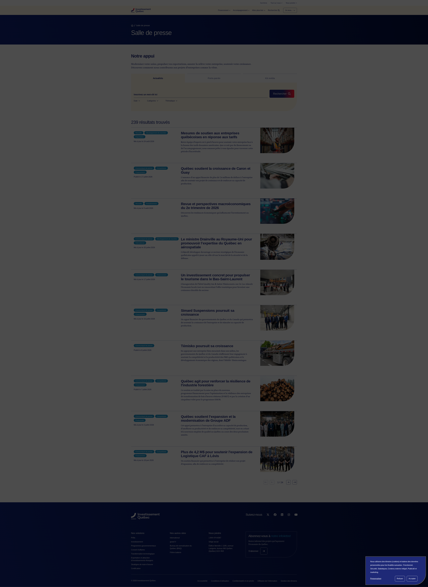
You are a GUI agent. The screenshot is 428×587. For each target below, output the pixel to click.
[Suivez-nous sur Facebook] (275, 519)
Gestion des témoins (289, 581)
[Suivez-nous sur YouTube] (295, 519)
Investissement (137, 542)
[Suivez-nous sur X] (268, 519)
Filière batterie (175, 552)
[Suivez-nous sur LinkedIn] (282, 519)
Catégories (151, 101)
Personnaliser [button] (375, 579)
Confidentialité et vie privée (243, 581)
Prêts (133, 538)
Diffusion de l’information (267, 581)
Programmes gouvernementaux (143, 546)
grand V (173, 542)
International (175, 538)
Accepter (412, 579)
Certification (136, 568)
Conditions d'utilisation (220, 581)
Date (136, 101)
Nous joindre (215, 533)
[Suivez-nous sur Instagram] (289, 519)
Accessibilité (202, 581)
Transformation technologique (143, 554)
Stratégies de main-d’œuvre (142, 564)
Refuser (400, 579)
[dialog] (396, 571)
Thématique (170, 101)
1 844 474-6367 (215, 538)
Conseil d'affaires (138, 550)
